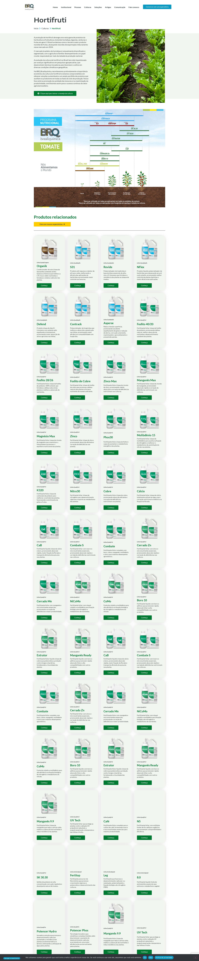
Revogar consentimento (11, 958)
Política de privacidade (164, 957)
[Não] (195, 957)
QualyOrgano (44, 262)
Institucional (66, 7)
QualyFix (43, 927)
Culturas (87, 7)
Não (150, 957)
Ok (145, 957)
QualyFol (143, 320)
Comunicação (119, 7)
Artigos (108, 7)
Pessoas (77, 7)
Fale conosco (134, 7)
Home (55, 7)
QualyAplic (77, 263)
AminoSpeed (78, 872)
